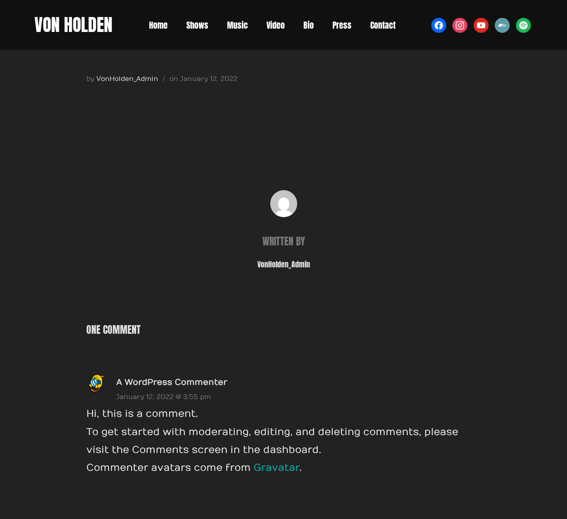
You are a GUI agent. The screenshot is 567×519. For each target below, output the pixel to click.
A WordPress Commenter (171, 382)
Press (342, 25)
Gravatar (276, 467)
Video (275, 25)
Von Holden (73, 25)
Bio (308, 25)
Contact (383, 25)
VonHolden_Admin (127, 79)
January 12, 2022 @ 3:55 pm (163, 397)
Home (158, 25)
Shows (197, 25)
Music (237, 25)
